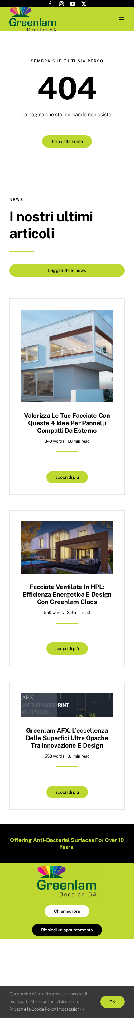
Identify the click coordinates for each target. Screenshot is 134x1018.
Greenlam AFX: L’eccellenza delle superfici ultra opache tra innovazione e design (67, 738)
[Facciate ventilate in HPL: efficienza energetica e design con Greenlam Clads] (67, 526)
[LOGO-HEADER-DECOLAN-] (32, 9)
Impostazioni (69, 1009)
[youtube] (72, 3)
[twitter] (83, 3)
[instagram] (61, 3)
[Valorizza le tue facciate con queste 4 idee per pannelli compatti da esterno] (67, 314)
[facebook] (50, 3)
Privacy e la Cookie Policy (32, 1009)
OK (112, 1001)
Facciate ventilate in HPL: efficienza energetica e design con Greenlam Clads (67, 594)
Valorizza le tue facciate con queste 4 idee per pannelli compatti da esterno (67, 423)
